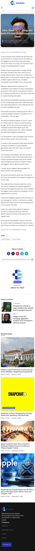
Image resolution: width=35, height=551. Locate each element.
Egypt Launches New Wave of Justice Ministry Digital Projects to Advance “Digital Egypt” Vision (15, 446)
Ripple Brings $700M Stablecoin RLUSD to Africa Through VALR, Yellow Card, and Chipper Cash (17, 492)
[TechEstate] (8, 509)
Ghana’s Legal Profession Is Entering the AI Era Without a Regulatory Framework (17, 371)
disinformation (6, 239)
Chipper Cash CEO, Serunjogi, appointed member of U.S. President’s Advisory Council (22, 320)
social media (17, 239)
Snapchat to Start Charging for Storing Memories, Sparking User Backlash (16, 414)
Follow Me (18, 282)
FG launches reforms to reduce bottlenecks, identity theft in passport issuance (23, 308)
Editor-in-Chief (8, 40)
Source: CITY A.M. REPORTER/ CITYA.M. (13, 52)
